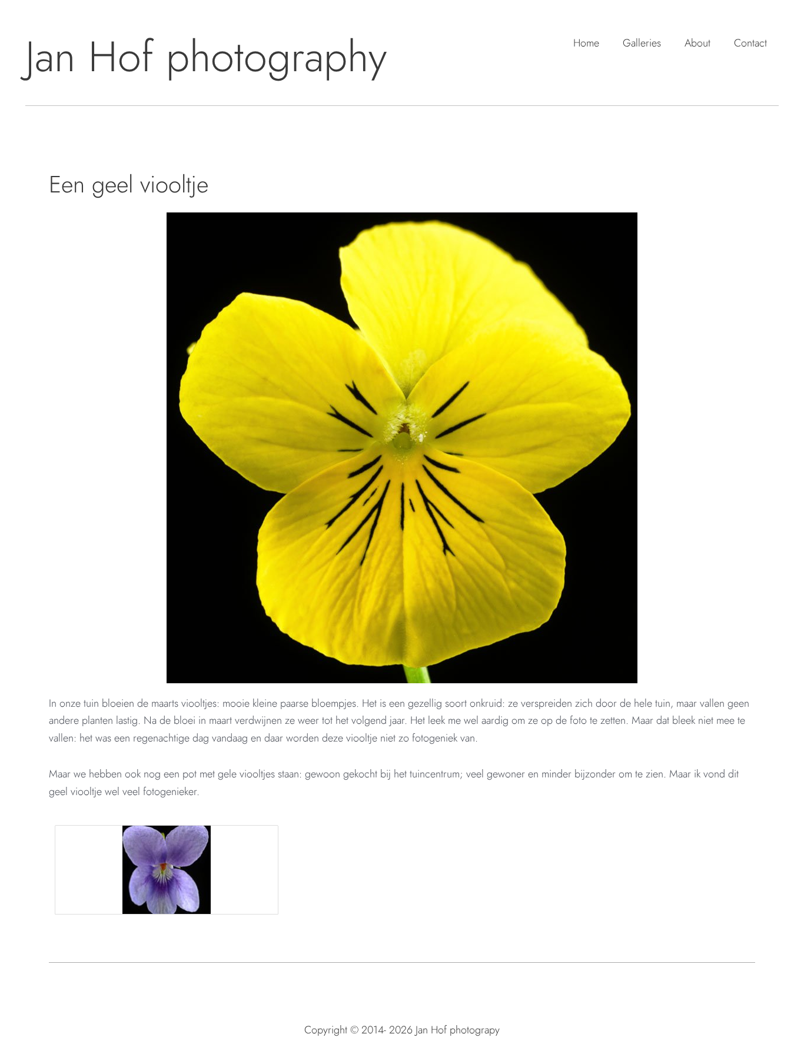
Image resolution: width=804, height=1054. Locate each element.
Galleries (642, 43)
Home (586, 43)
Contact (750, 43)
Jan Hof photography (206, 56)
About (697, 43)
